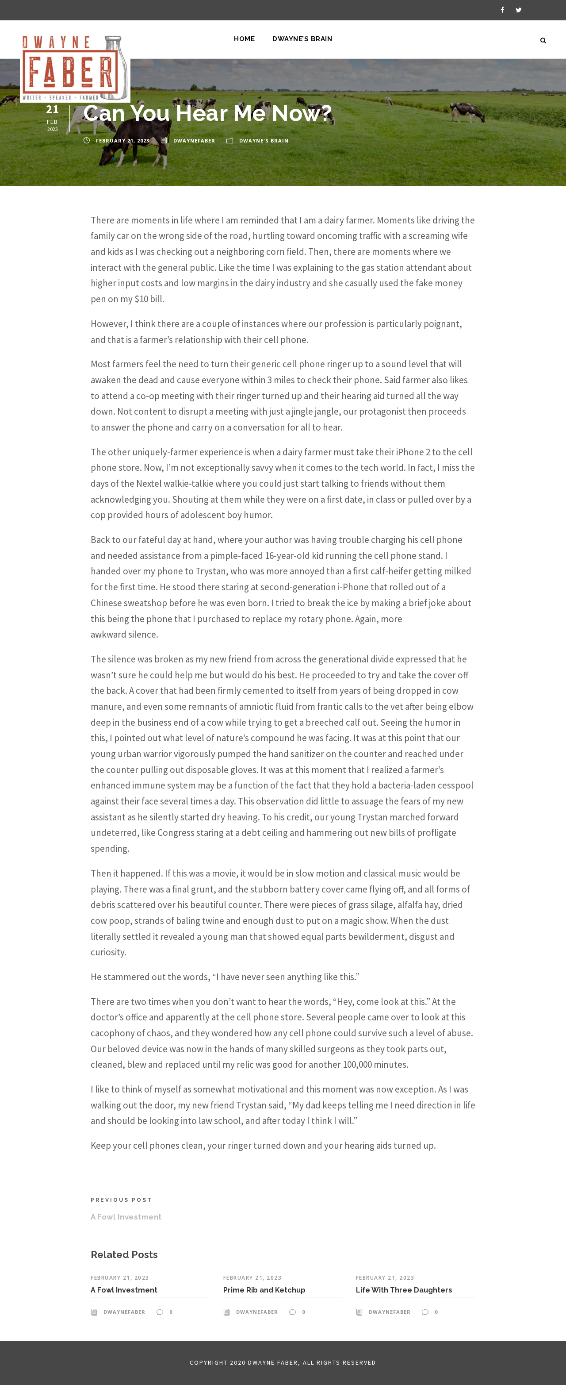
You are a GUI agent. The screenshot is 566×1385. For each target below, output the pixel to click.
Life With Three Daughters (404, 1290)
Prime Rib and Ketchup (264, 1290)
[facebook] (503, 10)
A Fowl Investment (124, 1290)
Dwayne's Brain (264, 140)
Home (244, 39)
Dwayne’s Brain (302, 39)
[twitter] (519, 10)
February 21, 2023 (122, 140)
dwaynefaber (194, 140)
